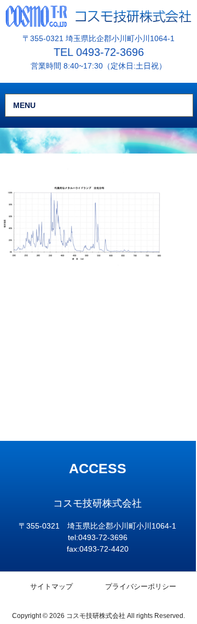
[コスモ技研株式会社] (98, 16)
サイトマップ (51, 586)
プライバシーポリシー (140, 586)
